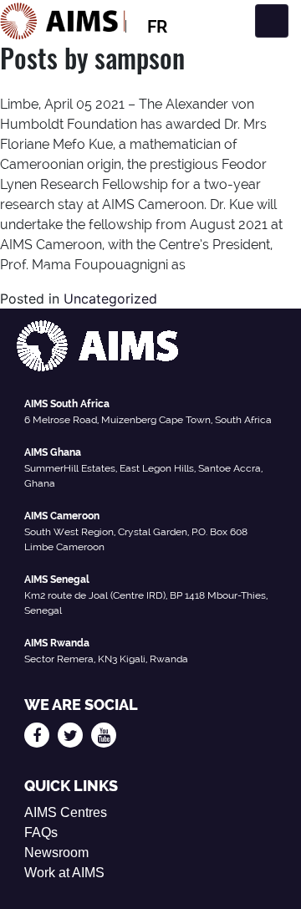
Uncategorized (110, 298)
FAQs (41, 832)
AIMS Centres (65, 812)
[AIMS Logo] (62, 21)
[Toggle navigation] (271, 21)
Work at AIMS (64, 873)
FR (157, 27)
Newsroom (56, 852)
